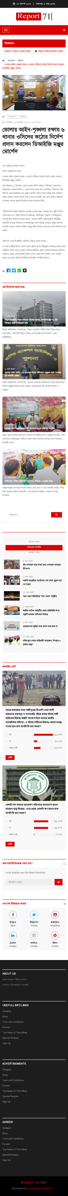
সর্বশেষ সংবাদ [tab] (34, 541)
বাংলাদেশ (11, 60)
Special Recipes (10, 1038)
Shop (5, 1016)
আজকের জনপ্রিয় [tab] (34, 547)
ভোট (10, 757)
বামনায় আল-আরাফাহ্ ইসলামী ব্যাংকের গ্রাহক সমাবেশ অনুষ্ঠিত (30, 428)
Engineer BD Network (40, 1188)
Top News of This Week (14, 1032)
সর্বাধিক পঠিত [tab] (34, 552)
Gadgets (6, 1011)
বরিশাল (20, 60)
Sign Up (6, 1043)
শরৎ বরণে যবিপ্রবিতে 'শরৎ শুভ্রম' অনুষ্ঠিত (40, 596)
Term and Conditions (13, 1022)
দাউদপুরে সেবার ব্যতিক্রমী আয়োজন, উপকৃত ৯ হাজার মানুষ (29, 481)
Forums (6, 1027)
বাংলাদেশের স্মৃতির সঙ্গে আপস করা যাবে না (40, 626)
